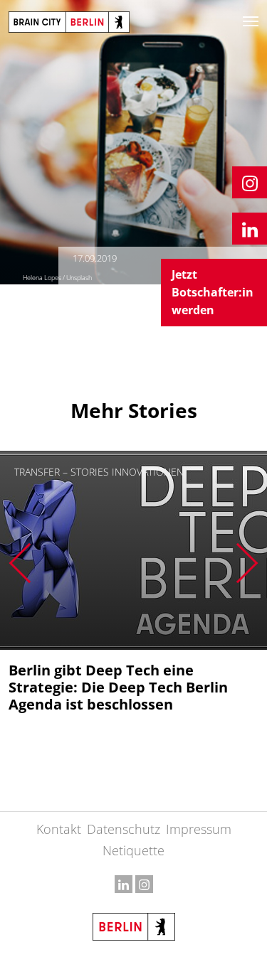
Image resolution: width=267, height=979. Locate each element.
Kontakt (58, 829)
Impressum (198, 829)
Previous (20, 563)
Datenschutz (123, 829)
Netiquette (133, 850)
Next (247, 563)
